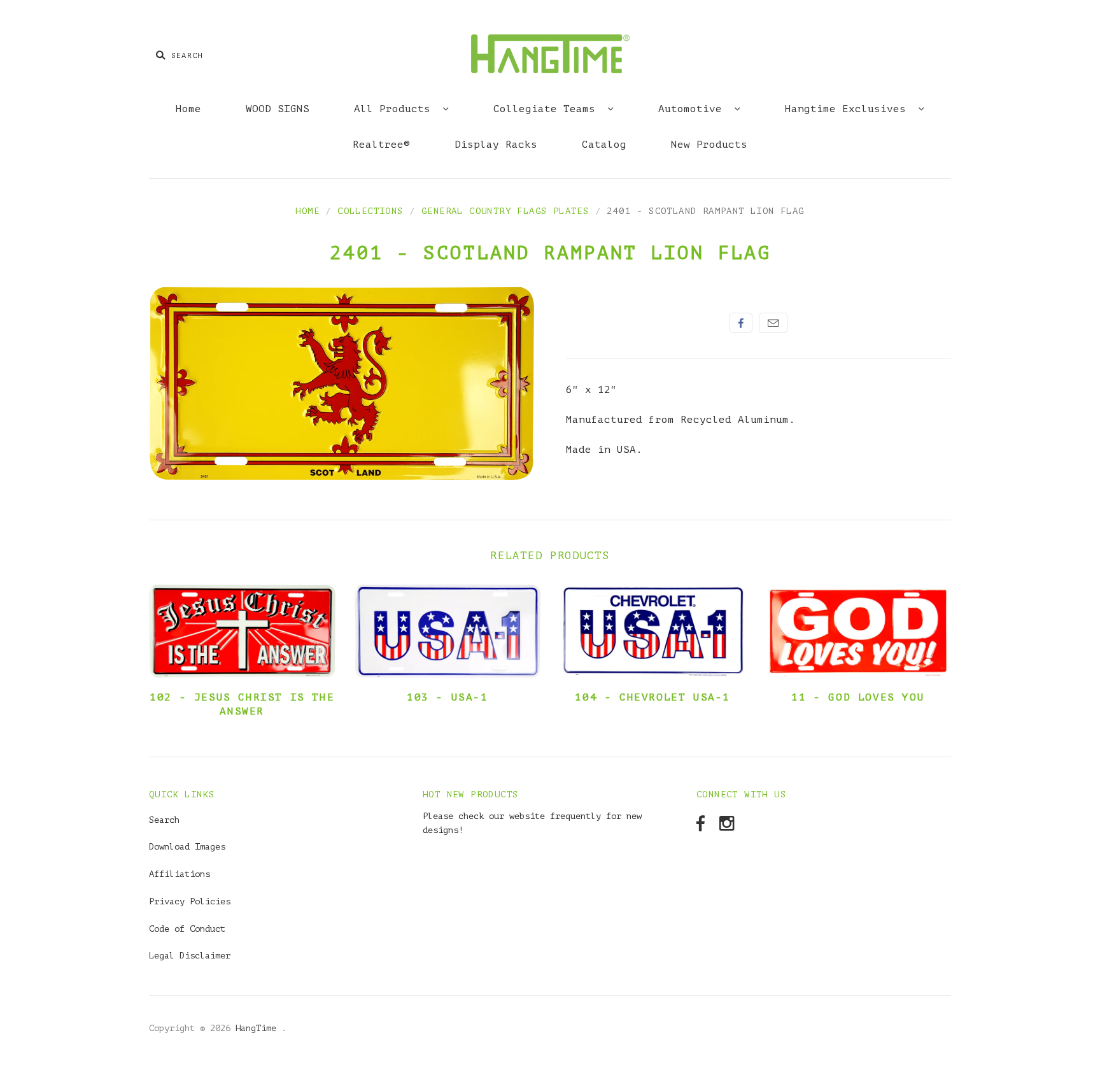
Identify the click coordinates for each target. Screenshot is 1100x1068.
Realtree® (381, 144)
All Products (395, 109)
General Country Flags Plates (505, 211)
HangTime (258, 1028)
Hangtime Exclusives (848, 109)
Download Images (187, 846)
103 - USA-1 (447, 697)
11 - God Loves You (857, 697)
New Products (709, 144)
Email (773, 323)
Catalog (604, 144)
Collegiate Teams (547, 109)
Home (188, 109)
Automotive (693, 109)
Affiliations (179, 874)
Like (741, 323)
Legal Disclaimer (189, 955)
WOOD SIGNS (277, 109)
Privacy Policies (189, 901)
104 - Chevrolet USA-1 (652, 697)
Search (164, 820)
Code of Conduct (187, 929)
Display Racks (496, 144)
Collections (370, 211)
